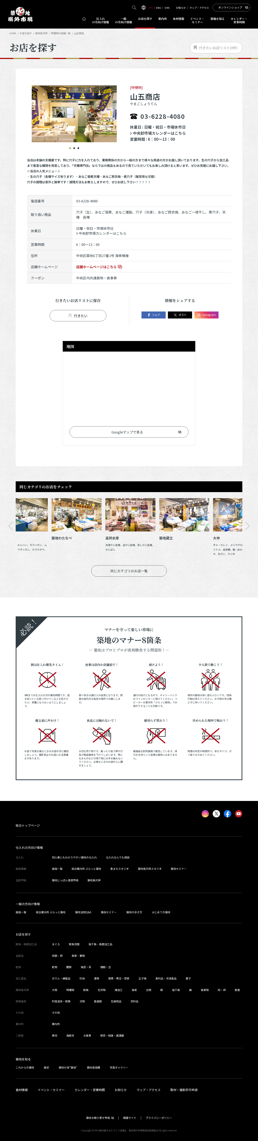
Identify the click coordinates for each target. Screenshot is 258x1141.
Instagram (209, 315)
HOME (12, 33)
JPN (150, 7)
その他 (56, 1012)
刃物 (82, 1001)
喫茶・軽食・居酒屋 (112, 1035)
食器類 (98, 1001)
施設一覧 (57, 869)
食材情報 (178, 19)
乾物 (54, 967)
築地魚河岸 (94, 880)
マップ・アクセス (199, 7)
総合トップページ (28, 825)
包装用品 (116, 1001)
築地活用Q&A (83, 912)
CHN (167, 7)
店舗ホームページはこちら (96, 266)
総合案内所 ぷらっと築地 (86, 869)
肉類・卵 (57, 956)
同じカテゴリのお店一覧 (129, 570)
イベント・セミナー (51, 1089)
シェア (156, 315)
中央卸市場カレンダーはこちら (159, 133)
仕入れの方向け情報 (29, 847)
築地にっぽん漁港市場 (65, 880)
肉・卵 (222, 990)
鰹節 (69, 967)
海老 (134, 990)
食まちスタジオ (119, 869)
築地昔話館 (93, 1067)
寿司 (54, 1035)
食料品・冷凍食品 (166, 978)
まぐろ (56, 944)
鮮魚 (86, 990)
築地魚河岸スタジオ (150, 869)
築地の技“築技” (68, 1067)
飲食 (237, 990)
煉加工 (119, 990)
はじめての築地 (161, 912)
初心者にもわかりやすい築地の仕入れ (74, 857)
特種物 (70, 990)
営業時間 (239, 20)
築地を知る (217, 19)
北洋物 (102, 990)
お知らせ (181, 7)
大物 (54, 990)
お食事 (87, 1035)
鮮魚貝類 (74, 944)
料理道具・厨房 (61, 1001)
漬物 (96, 978)
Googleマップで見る (127, 432)
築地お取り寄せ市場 (98, 1118)
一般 (123, 20)
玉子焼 (142, 978)
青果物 (205, 990)
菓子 (188, 978)
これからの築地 (25, 1067)
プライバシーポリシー (159, 1118)
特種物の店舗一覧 (61, 33)
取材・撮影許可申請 (184, 1089)
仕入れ (100, 20)
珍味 (82, 978)
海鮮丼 (70, 1035)
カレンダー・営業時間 (90, 1089)
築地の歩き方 (134, 912)
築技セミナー (179, 869)
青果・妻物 (78, 956)
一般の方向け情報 (28, 904)
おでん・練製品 (61, 978)
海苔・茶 (86, 967)
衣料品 (134, 1001)
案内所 (162, 19)
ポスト (183, 315)
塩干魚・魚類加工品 (100, 944)
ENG (158, 7)
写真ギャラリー (119, 1067)
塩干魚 (176, 990)
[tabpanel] (74, 113)
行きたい (80, 315)
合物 (148, 990)
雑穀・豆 (105, 967)
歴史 (46, 1067)
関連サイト (129, 1118)
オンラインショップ (230, 7)
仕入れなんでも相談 (118, 857)
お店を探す (145, 19)
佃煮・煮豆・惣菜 (118, 978)
